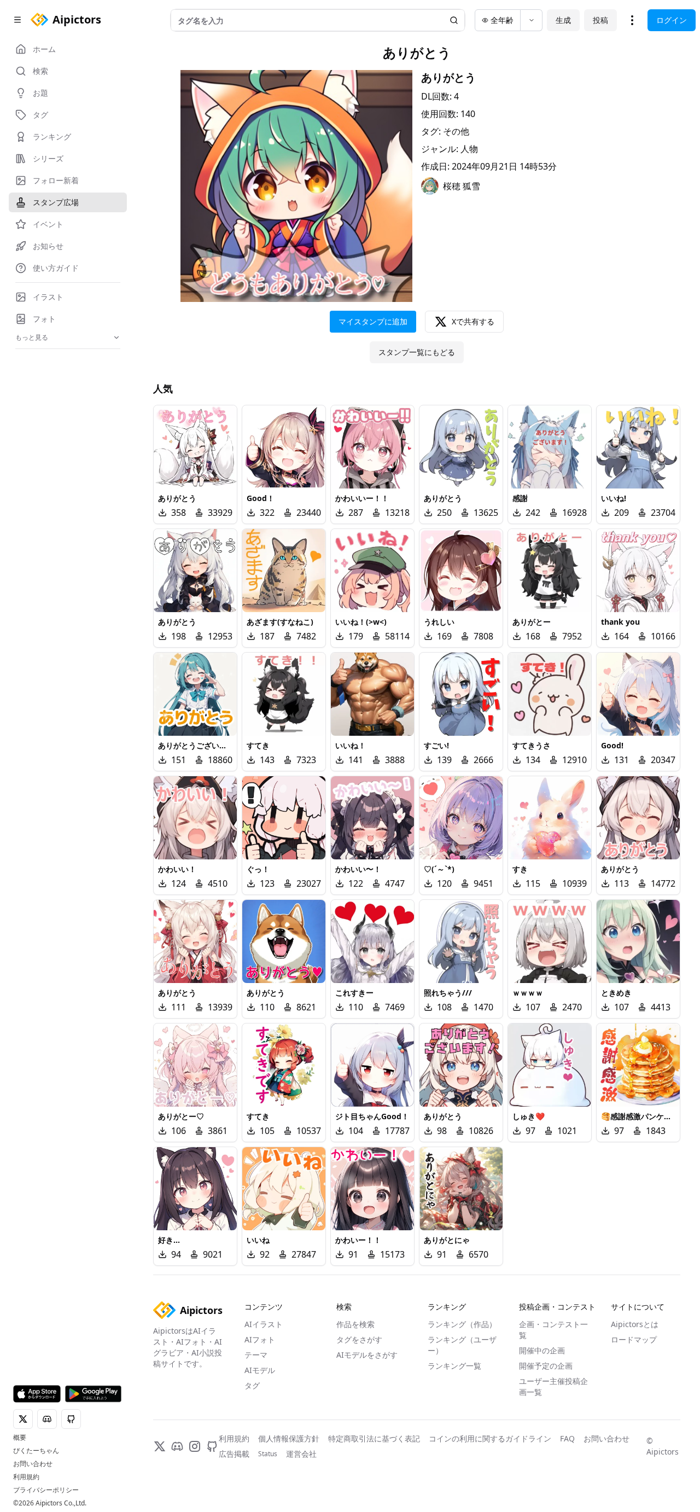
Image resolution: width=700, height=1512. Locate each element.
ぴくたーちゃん (36, 1450)
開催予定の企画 (546, 1365)
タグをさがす (359, 1339)
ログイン (671, 20)
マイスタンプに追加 (373, 321)
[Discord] (177, 1446)
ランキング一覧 (454, 1365)
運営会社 (301, 1454)
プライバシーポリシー (46, 1490)
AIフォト (259, 1339)
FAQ (567, 1438)
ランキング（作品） (462, 1324)
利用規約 (26, 1477)
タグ (252, 1385)
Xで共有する (473, 321)
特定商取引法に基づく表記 (374, 1438)
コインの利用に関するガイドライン (490, 1438)
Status (267, 1454)
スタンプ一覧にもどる (416, 352)
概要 (19, 1437)
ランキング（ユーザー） (462, 1345)
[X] (159, 1446)
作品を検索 (355, 1324)
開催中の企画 (542, 1350)
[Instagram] (194, 1446)
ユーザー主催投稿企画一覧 (553, 1386)
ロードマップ (634, 1339)
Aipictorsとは (634, 1324)
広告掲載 (234, 1454)
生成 (563, 20)
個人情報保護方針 (288, 1438)
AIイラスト (263, 1324)
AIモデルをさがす (367, 1355)
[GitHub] (212, 1446)
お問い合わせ (32, 1463)
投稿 (600, 20)
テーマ (255, 1355)
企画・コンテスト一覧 (553, 1329)
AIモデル (259, 1370)
